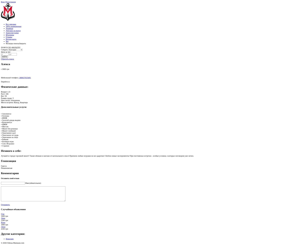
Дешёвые (9, 29)
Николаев (10, 239)
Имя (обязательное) (33, 183)
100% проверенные (13, 26)
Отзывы (9, 37)
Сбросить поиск (7, 59)
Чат (7, 41)
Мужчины (10, 35)
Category (4, 50)
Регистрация (10, 2)
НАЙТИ (4, 57)
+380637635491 (24, 78)
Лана (3, 218)
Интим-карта (11, 39)
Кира (3, 222)
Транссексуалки (12, 33)
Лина (3, 227)
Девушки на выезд (13, 31)
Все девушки (11, 24)
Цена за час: (6, 52)
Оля (2, 214)
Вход (3, 2)
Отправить (5, 205)
